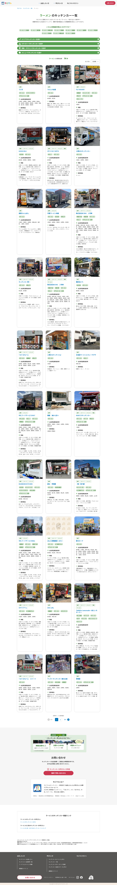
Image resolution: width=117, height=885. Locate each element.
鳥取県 (90, 228)
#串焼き (21, 422)
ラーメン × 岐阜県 (70, 33)
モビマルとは (71, 877)
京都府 (29, 101)
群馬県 (84, 551)
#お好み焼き (58, 487)
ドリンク (83, 87)
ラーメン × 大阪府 (24, 30)
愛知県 (31, 103)
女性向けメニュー (80, 111)
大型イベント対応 (80, 109)
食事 (20, 87)
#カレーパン (80, 99)
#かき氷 (21, 154)
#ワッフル (84, 618)
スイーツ (25, 148)
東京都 (49, 98)
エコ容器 (65, 172)
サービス (50, 282)
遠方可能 (57, 167)
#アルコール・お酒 (24, 96)
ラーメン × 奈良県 (46, 33)
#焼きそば (79, 216)
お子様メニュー (26, 168)
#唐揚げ (79, 93)
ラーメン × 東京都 (35, 30)
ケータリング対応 (61, 165)
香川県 (22, 105)
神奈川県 (82, 225)
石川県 (80, 553)
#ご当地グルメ (80, 490)
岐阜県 (22, 103)
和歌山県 (34, 222)
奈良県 (67, 222)
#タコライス (64, 611)
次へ (65, 719)
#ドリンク (86, 615)
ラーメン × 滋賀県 (81, 30)
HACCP (32, 172)
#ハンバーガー (86, 93)
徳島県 (85, 230)
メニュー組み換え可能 (91, 109)
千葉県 (29, 427)
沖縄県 (77, 627)
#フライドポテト (30, 93)
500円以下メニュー (91, 111)
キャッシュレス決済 (62, 173)
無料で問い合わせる (58, 773)
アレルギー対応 (58, 172)
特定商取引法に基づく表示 (61, 877)
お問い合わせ (110, 3)
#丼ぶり (79, 96)
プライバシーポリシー (48, 877)
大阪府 (20, 101)
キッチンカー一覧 (27, 8)
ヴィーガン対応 (93, 299)
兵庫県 (33, 101)
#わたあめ (32, 490)
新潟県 (93, 551)
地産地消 (84, 244)
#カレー (50, 154)
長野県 (88, 553)
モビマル (19, 8)
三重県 (36, 103)
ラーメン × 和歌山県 (58, 33)
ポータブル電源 (84, 113)
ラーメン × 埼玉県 (92, 30)
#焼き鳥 (86, 216)
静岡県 (27, 103)
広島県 (81, 230)
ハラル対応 (50, 172)
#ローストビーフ (93, 618)
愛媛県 (27, 105)
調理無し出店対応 (33, 165)
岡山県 (29, 363)
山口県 (33, 365)
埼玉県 (53, 98)
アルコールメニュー (52, 170)
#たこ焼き (79, 615)
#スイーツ (79, 621)
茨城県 (20, 427)
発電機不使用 (92, 113)
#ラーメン (21, 93)
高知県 (31, 105)
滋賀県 (25, 101)
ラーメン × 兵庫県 (70, 30)
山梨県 (88, 551)
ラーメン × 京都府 (59, 30)
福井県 (84, 553)
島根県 (94, 228)
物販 (65, 148)
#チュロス (22, 418)
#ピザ (78, 618)
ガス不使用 (58, 175)
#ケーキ (86, 418)
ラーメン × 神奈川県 (47, 30)
